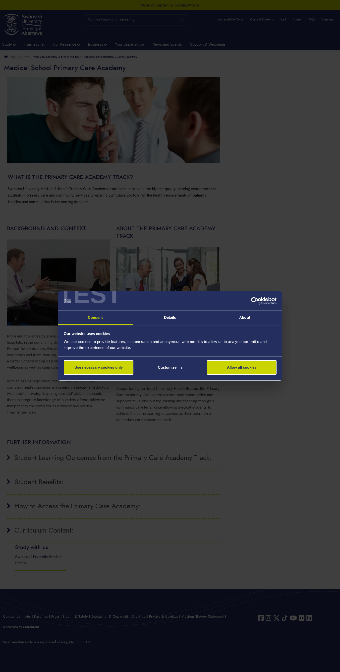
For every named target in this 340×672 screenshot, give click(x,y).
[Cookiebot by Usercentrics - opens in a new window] (255, 301)
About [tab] (244, 317)
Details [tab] (170, 317)
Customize (167, 367)
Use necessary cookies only (98, 367)
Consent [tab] (95, 317)
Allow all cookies (241, 367)
